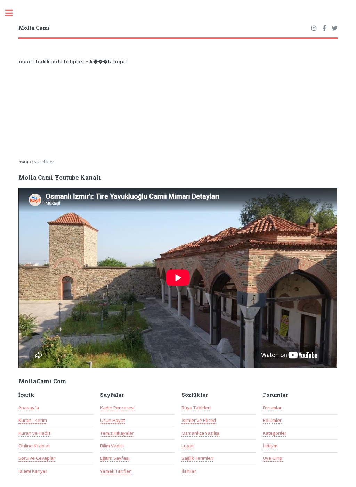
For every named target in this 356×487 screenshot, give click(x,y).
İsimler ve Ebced (198, 420)
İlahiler (188, 471)
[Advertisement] (109, 113)
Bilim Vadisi (112, 445)
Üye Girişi (273, 458)
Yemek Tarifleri (116, 471)
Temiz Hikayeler (117, 433)
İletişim (270, 445)
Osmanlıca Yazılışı (200, 433)
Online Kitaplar (34, 445)
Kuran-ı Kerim (32, 420)
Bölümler (272, 420)
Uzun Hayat (112, 420)
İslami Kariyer (32, 471)
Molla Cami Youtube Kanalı (59, 177)
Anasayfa (28, 407)
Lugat (187, 445)
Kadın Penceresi (117, 407)
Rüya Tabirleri (196, 407)
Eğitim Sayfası (114, 458)
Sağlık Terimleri (197, 458)
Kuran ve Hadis (34, 433)
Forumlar (272, 407)
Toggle (12, 13)
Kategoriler (274, 433)
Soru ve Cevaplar (36, 458)
